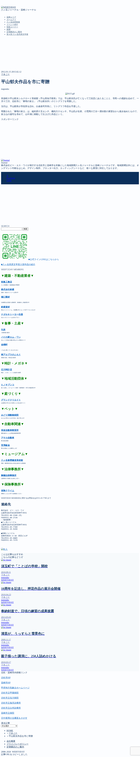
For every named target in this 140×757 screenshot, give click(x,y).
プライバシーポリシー (17, 744)
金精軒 (4, 344)
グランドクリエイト (11, 400)
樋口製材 (5, 297)
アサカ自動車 (7, 438)
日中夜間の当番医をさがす (14, 718)
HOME (10, 730)
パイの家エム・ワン (11, 337)
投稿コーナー (12, 27)
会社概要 (11, 741)
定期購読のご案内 (14, 32)
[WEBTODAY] (8, 7)
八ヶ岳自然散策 (13, 22)
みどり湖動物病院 (10, 415)
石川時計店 (6, 369)
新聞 (8, 29)
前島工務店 (6, 282)
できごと (5, 74)
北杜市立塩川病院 (10, 698)
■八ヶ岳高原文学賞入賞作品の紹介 (18, 264)
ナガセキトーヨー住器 (12, 314)
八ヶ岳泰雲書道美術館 (12, 460)
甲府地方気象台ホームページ (15, 688)
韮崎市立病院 (7, 713)
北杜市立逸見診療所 (11, 703)
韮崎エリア (11, 17)
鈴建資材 (5, 307)
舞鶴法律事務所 (8, 475)
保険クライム (7, 490)
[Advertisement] (70, 140)
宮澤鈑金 (5, 445)
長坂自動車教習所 (10, 430)
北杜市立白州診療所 (11, 708)
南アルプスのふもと (11, 354)
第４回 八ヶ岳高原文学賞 (17, 34)
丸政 (3, 329)
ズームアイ (11, 19)
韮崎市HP (6, 682)
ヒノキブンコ (7, 385)
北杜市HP (6, 677)
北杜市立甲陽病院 (10, 693)
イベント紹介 (12, 24)
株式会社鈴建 (7, 289)
